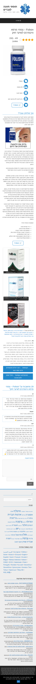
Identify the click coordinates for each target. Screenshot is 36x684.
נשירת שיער (8, 354)
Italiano (24, 560)
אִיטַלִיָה (27, 343)
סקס (18, 531)
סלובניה (27, 531)
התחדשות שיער (17, 345)
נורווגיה (8, 529)
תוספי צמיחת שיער (22, 361)
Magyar (5, 560)
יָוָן (19, 529)
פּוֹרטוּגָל (19, 356)
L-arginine (23, 511)
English (24, 554)
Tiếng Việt (20, 570)
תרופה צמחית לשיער (28, 363)
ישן (8, 352)
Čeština (24, 552)
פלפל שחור (13, 356)
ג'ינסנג (24, 522)
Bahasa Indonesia (14, 560)
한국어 (11, 562)
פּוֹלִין (23, 356)
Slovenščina (7, 567)
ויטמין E (24, 347)
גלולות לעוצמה (11, 522)
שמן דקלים (6, 359)
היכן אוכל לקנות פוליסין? (11, 332)
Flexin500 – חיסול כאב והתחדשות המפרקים (20, 632)
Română (13, 565)
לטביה (14, 528)
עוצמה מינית (13, 531)
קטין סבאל (17, 359)
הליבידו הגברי (8, 525)
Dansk (5, 554)
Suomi (12, 557)
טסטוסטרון (13, 352)
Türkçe (5, 570)
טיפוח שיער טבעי (22, 350)
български (17, 552)
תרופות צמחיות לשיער (16, 363)
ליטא (11, 529)
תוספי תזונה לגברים (11, 361)
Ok (18, 681)
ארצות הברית (14, 343)
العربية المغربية (7, 552)
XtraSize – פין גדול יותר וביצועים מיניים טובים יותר (19, 600)
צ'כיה (25, 359)
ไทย (29, 567)
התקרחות (9, 345)
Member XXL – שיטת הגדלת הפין (23, 641)
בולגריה (30, 518)
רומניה (8, 538)
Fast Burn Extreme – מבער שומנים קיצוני (20, 583)
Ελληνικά (18, 554)
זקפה (27, 529)
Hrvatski (24, 557)
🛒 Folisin (17, 105)
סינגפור (31, 531)
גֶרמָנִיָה (27, 345)
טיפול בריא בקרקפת (21, 352)
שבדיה (11, 359)
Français (17, 557)
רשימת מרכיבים (18, 330)
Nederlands (18, 562)
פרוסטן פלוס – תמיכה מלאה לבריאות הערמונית (20, 646)
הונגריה (15, 525)
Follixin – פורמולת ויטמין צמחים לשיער (21, 608)
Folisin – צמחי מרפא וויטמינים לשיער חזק (21, 655)
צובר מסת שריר (18, 538)
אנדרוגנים (21, 343)
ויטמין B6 (31, 529)
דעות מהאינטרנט (18, 334)
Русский (20, 565)
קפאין (13, 538)
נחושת (13, 354)
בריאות (29, 340)
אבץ (30, 343)
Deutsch (11, 554)
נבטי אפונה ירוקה (20, 354)
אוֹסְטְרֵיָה (29, 515)
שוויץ (24, 542)
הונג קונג (20, 525)
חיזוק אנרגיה (23, 528)
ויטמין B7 (29, 347)
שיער (25, 340)
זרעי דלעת (6, 347)
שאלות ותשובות (28, 334)
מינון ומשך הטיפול (8, 330)
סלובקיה (31, 356)
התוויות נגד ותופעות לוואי (25, 332)
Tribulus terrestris (29, 511)
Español (5, 557)
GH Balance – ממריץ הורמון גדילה (23, 625)
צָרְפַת (21, 359)
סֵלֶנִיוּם (26, 356)
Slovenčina (27, 565)
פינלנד (13, 535)
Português (6, 565)
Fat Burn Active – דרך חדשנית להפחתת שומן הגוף (18, 591)
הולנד (23, 345)
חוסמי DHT (30, 350)
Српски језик (16, 567)
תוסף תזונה (30, 361)
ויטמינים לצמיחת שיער (16, 347)
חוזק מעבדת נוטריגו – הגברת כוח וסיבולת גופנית (20, 617)
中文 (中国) (6, 572)
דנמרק (30, 525)
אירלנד (23, 515)
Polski (25, 562)
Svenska (24, 567)
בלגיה (25, 518)
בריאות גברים (20, 518)
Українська (12, 570)
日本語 (5, 562)
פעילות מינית (7, 535)
